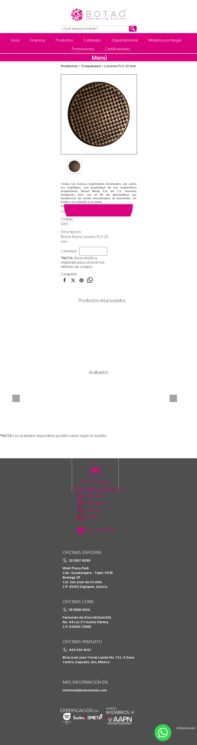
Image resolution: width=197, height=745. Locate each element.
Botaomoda (94, 503)
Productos (64, 40)
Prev (16, 398)
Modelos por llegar (165, 40)
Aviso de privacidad (101, 530)
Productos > (70, 66)
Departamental (125, 40)
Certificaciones (117, 48)
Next (173, 398)
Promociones (83, 48)
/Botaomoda (95, 496)
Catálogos (92, 40)
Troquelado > (92, 66)
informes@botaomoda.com (85, 690)
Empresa (37, 40)
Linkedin (92, 517)
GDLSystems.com (185, 728)
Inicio (15, 40)
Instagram (93, 510)
